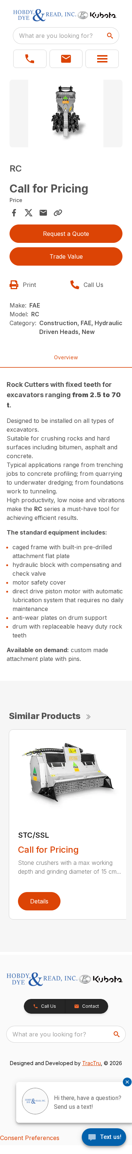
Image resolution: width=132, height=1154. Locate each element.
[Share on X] (28, 212)
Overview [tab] (66, 357)
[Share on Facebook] (14, 212)
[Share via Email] (43, 212)
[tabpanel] (66, 115)
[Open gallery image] (66, 114)
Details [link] (39, 901)
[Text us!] (104, 1138)
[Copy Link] (58, 212)
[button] (30, 59)
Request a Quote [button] (66, 233)
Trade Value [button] (66, 256)
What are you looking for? (56, 35)
